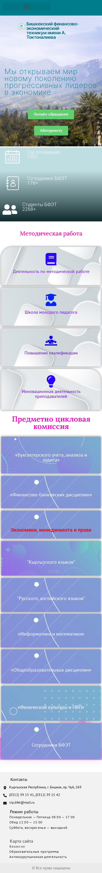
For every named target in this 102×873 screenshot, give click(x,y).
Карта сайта (21, 841)
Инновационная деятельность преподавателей (51, 393)
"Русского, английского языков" (51, 598)
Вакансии (17, 846)
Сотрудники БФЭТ (51, 745)
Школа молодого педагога (51, 312)
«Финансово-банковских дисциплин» (51, 494)
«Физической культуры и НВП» (51, 707)
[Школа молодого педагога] (51, 300)
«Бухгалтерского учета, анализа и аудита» (51, 457)
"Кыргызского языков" (51, 562)
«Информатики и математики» (51, 634)
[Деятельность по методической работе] (51, 259)
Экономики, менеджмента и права (51, 530)
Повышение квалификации (51, 353)
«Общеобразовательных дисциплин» (51, 670)
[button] (26, 6)
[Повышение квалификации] (51, 340)
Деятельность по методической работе (51, 271)
